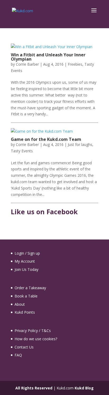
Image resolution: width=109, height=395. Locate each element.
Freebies (75, 64)
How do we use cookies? (36, 338)
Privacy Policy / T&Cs (33, 330)
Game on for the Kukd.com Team (46, 139)
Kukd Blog (84, 387)
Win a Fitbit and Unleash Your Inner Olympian (48, 57)
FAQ (18, 355)
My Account (25, 261)
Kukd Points (25, 312)
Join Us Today (26, 269)
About (20, 304)
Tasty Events (22, 150)
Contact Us (24, 347)
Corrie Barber (27, 64)
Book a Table (26, 296)
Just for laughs (80, 144)
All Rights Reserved (33, 387)
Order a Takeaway (30, 287)
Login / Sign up (27, 253)
